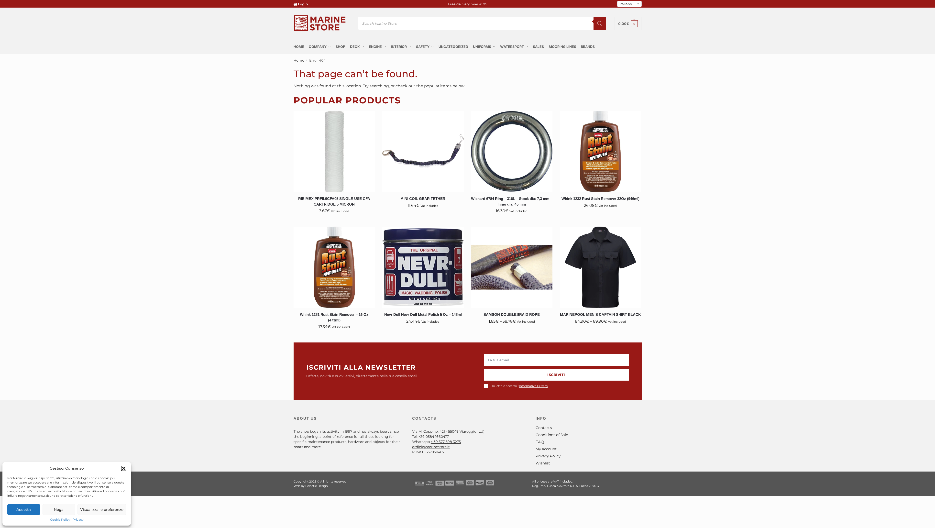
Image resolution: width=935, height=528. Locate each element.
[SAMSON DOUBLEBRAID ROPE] (511, 267)
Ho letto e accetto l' (519, 386)
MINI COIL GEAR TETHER (422, 199)
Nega (59, 509)
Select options (511, 332)
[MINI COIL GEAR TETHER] (423, 151)
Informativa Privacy (533, 386)
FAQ (540, 442)
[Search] (600, 23)
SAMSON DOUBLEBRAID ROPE (512, 314)
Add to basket (334, 222)
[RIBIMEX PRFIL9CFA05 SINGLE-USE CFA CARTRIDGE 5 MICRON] (334, 151)
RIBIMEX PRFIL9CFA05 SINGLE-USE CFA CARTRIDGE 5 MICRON (334, 201)
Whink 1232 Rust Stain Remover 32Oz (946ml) (600, 199)
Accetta (23, 509)
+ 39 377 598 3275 (446, 442)
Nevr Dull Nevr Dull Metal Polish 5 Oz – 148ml (423, 314)
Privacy (78, 519)
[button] (123, 468)
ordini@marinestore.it (431, 447)
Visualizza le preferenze (101, 509)
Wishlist (543, 463)
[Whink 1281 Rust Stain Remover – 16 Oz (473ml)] (334, 267)
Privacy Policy (548, 456)
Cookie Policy (60, 519)
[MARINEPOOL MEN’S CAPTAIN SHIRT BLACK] (600, 267)
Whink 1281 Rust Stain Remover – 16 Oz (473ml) (334, 317)
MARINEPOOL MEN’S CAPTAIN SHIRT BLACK (600, 314)
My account (546, 449)
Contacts (544, 427)
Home (299, 60)
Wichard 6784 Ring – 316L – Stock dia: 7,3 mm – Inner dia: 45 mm (511, 201)
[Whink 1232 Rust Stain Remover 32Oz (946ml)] (600, 151)
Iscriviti (556, 375)
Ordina (423, 332)
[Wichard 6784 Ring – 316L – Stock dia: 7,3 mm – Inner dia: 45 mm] (511, 151)
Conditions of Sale (552, 434)
